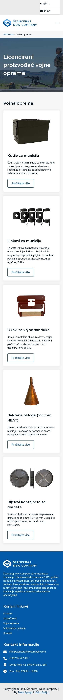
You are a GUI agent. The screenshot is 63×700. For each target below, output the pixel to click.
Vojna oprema (11, 623)
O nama (7, 613)
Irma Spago (25, 692)
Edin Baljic (42, 692)
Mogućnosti (9, 618)
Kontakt (7, 633)
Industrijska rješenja (14, 628)
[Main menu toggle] (58, 23)
